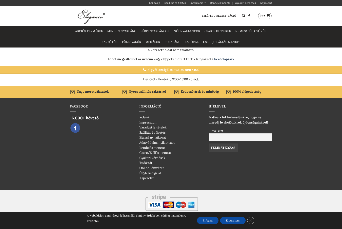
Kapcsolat (266, 3)
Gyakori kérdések (245, 3)
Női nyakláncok (187, 31)
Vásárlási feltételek (153, 127)
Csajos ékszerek (217, 31)
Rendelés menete (220, 3)
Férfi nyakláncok (155, 31)
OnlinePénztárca (151, 168)
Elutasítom (233, 220)
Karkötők (110, 42)
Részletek (93, 221)
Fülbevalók (131, 42)
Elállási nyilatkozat (152, 137)
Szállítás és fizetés (175, 3)
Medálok (152, 42)
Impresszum (148, 122)
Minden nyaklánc (121, 31)
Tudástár (145, 163)
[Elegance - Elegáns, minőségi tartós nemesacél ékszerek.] (92, 16)
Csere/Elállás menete (221, 42)
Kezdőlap (154, 3)
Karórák (192, 42)
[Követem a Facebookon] (249, 16)
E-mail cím (216, 131)
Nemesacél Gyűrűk (251, 31)
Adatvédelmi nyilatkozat (157, 142)
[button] (243, 16)
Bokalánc (172, 42)
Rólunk (144, 117)
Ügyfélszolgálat (150, 173)
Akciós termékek (89, 31)
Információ (196, 3)
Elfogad (208, 220)
